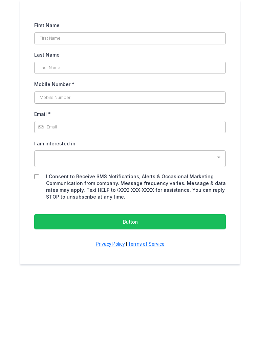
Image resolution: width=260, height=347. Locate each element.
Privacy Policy (110, 244)
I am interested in (54, 143)
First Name (47, 25)
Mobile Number (54, 84)
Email (42, 114)
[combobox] (130, 158)
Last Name (47, 55)
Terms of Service (146, 244)
